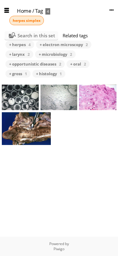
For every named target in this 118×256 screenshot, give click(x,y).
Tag (39, 10)
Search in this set (36, 35)
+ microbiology (55, 54)
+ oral (78, 64)
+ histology (49, 73)
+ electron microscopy (64, 44)
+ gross (18, 73)
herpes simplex (27, 20)
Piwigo (59, 248)
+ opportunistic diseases (35, 64)
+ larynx (19, 54)
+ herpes (20, 44)
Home (24, 10)
